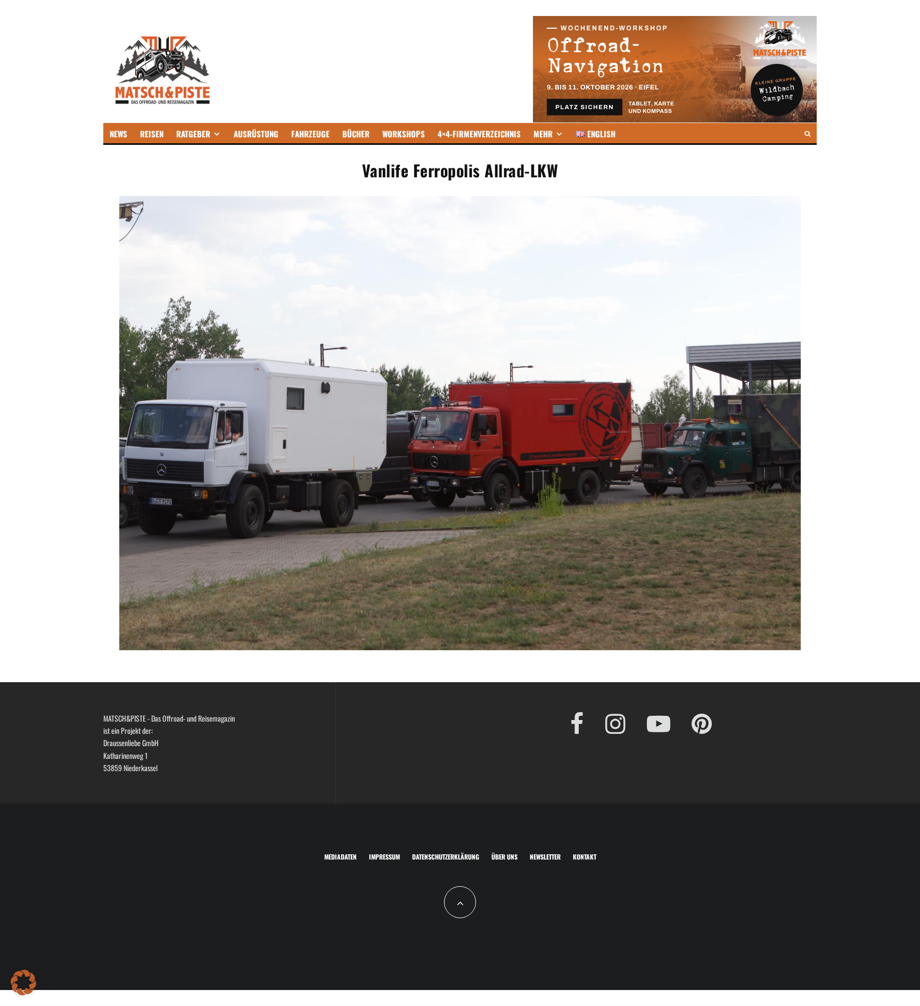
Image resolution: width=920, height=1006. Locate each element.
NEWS (118, 134)
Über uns (504, 856)
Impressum (384, 856)
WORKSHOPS (403, 134)
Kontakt (584, 856)
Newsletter (545, 856)
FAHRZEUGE (310, 134)
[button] (23, 982)
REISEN (151, 134)
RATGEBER (193, 134)
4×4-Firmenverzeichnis (479, 134)
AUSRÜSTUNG (256, 134)
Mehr (543, 134)
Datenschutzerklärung (445, 856)
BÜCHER (355, 134)
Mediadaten (340, 856)
